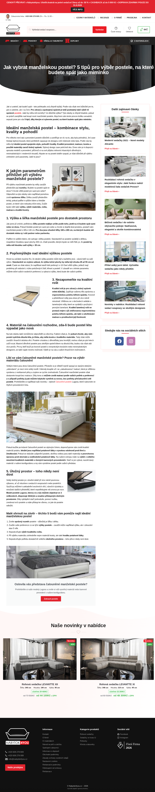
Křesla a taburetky (87, 744)
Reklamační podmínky (52, 765)
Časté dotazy (116, 31)
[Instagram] (131, 341)
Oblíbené (129, 31)
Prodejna (132, 18)
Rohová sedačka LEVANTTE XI (117, 684)
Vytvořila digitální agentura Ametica (77, 788)
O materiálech (48, 741)
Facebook (124, 734)
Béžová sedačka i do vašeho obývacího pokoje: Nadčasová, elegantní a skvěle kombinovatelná (123, 226)
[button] (9, 417)
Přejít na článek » (112, 149)
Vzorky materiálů (85, 18)
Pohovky (83, 741)
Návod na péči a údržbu (52, 744)
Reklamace (47, 771)
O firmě (118, 18)
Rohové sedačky (87, 734)
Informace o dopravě (51, 751)
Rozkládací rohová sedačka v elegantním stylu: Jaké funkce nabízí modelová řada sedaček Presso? (124, 183)
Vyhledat (99, 30)
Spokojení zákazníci (51, 748)
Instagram (124, 738)
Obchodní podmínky (51, 754)
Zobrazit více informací (39, 701)
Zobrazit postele (51, 599)
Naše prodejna (15, 767)
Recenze (104, 18)
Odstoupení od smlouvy (52, 768)
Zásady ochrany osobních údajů (55, 758)
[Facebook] (119, 341)
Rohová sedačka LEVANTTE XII (40, 684)
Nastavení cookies (50, 761)
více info (77, 9)
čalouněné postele (64, 382)
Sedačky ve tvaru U (88, 738)
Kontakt (146, 18)
